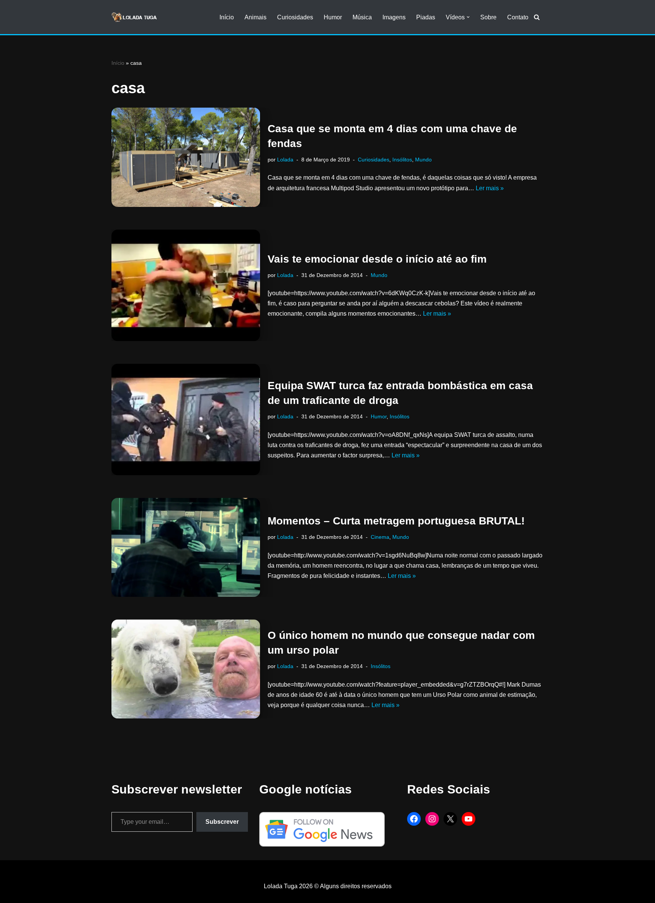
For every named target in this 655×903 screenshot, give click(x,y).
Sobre (488, 17)
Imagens (394, 17)
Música (362, 17)
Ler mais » (490, 188)
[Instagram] (432, 819)
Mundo (423, 159)
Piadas (425, 17)
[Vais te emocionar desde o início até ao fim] (185, 285)
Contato (517, 17)
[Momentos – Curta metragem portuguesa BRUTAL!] (185, 547)
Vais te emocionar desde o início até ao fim (377, 259)
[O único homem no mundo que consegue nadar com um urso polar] (185, 669)
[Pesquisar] (537, 17)
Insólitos (402, 159)
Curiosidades (295, 17)
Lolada (285, 159)
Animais (255, 17)
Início (226, 17)
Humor (333, 17)
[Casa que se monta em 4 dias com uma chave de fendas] (185, 157)
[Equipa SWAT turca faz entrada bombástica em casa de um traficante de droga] (185, 419)
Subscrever (222, 821)
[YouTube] (468, 819)
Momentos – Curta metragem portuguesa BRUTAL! (396, 521)
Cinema (380, 537)
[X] (450, 819)
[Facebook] (414, 819)
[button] (468, 17)
